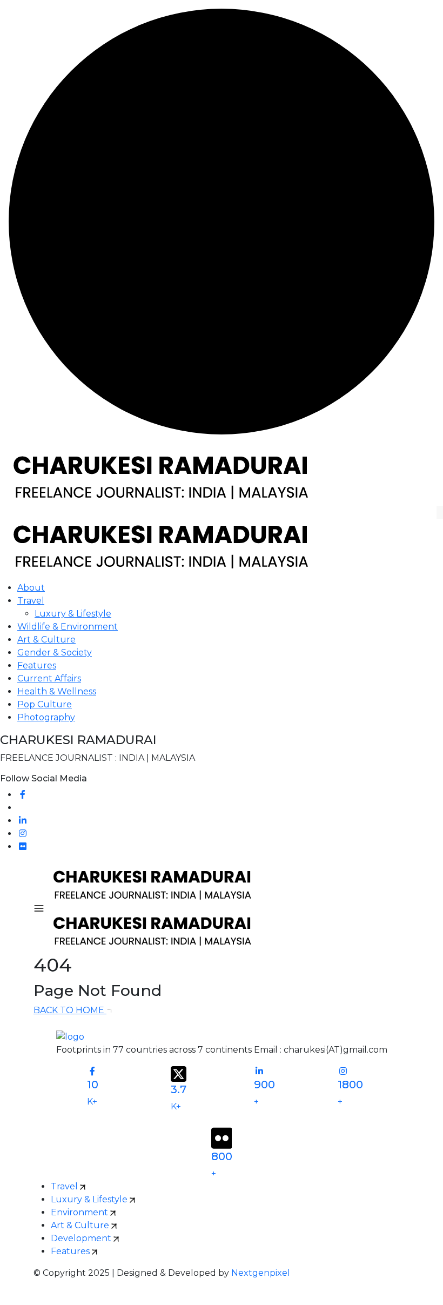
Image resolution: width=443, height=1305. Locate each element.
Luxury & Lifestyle (73, 613)
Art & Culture (46, 639)
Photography (46, 717)
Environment (80, 1212)
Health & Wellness (56, 691)
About (31, 588)
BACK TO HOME (69, 1010)
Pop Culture (44, 704)
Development (82, 1238)
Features (36, 665)
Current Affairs (49, 678)
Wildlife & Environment (67, 626)
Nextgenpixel (260, 1273)
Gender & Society (54, 652)
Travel (30, 600)
